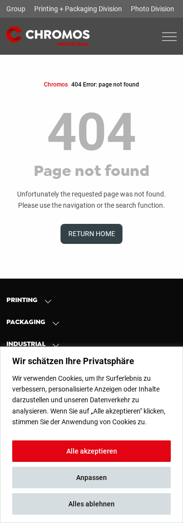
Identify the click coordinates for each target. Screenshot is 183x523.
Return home (91, 234)
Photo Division (152, 9)
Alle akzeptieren (91, 451)
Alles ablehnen (91, 504)
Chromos (56, 84)
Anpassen (91, 477)
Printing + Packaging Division (78, 9)
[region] (91, 435)
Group (15, 9)
